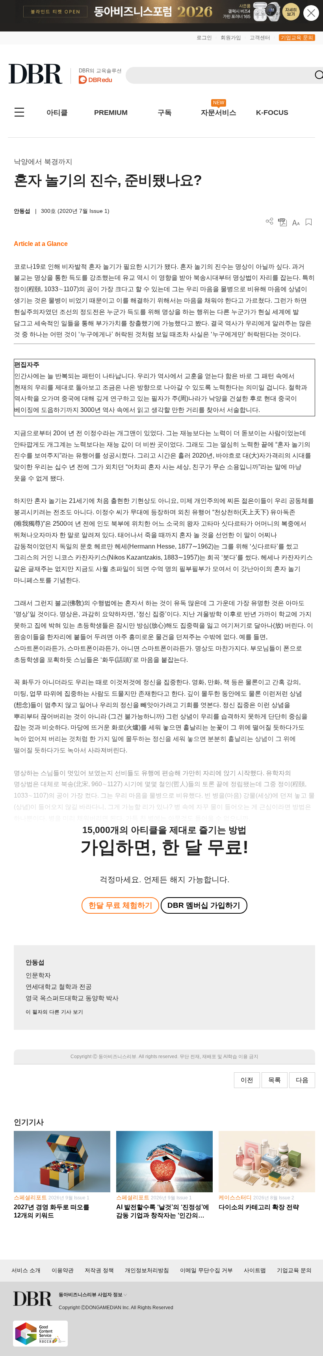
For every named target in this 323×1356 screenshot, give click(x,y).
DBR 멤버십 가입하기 (203, 905)
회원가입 (231, 38)
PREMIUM (111, 112)
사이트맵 (255, 1270)
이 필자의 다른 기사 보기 (54, 1012)
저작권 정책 (99, 1270)
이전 (247, 1080)
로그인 (204, 38)
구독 (165, 112)
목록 (274, 1080)
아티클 (57, 112)
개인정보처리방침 (147, 1270)
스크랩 (308, 222)
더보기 (269, 221)
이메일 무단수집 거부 (206, 1270)
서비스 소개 (26, 1270)
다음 (302, 1080)
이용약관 (63, 1270)
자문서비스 (218, 112)
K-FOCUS (272, 112)
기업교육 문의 (297, 38)
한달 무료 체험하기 (120, 905)
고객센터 (260, 38)
